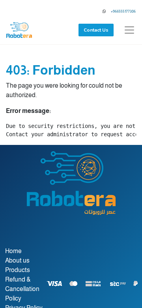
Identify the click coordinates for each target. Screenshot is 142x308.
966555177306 (124, 11)
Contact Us (96, 30)
